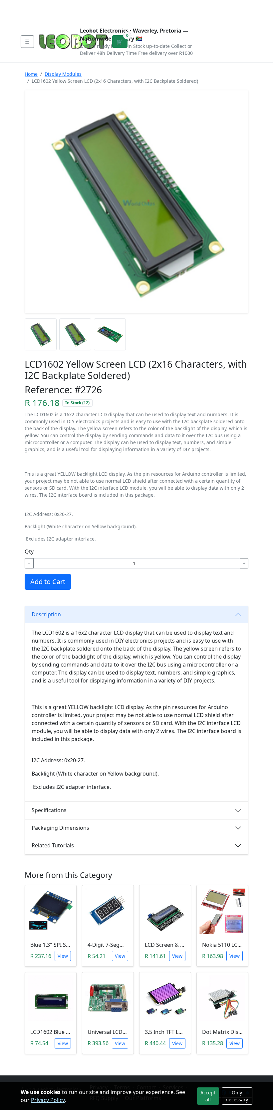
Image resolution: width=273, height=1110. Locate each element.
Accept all (207, 1096)
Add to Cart (47, 581)
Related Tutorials (53, 845)
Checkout (191, 10)
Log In (218, 10)
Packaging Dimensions (60, 827)
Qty (29, 551)
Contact (94, 5)
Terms (35, 16)
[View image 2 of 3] (75, 334)
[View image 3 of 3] (110, 334)
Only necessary (237, 1096)
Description (46, 614)
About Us (64, 5)
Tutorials (33, 5)
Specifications (49, 810)
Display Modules (63, 74)
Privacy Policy (48, 1100)
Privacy (165, 5)
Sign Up (241, 10)
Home (31, 74)
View (63, 956)
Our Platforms (130, 5)
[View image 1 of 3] (41, 334)
